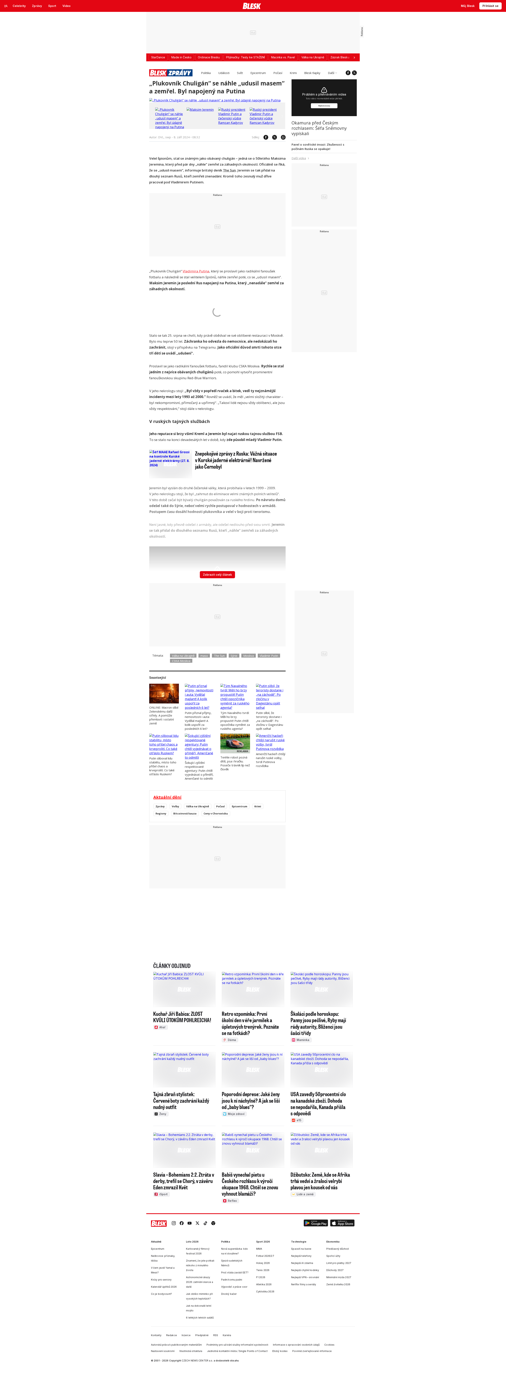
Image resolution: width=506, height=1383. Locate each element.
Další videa (299, 158)
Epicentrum (258, 73)
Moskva (248, 656)
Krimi (293, 73)
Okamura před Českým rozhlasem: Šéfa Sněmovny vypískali (319, 128)
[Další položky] (354, 57)
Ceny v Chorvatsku (216, 813)
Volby (175, 806)
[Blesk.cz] (252, 6)
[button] (316, 1223)
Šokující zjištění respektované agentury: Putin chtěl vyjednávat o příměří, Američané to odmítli (199, 770)
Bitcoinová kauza (184, 813)
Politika (206, 73)
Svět (240, 73)
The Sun (229, 170)
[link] (173, 1223)
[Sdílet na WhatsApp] (281, 137)
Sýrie (234, 656)
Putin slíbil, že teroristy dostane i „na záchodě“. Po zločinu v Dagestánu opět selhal (269, 721)
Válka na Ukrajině (183, 656)
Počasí (277, 73)
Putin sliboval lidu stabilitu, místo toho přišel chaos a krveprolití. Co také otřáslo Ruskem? (162, 766)
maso (204, 656)
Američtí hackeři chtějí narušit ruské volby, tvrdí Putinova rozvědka (270, 760)
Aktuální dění (167, 797)
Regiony (161, 813)
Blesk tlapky (312, 73)
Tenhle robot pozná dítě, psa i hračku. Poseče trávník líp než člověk (235, 763)
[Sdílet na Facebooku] (264, 137)
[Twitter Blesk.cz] (354, 72)
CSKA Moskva (181, 661)
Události (223, 73)
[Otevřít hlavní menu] (5, 5)
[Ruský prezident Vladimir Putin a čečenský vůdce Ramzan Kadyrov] (233, 122)
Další (331, 73)
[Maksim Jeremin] (200, 109)
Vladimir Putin (269, 656)
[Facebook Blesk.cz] (348, 72)
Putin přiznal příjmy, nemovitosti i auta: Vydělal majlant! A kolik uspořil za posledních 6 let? (198, 721)
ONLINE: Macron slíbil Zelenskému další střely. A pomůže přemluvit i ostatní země (163, 715)
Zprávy (160, 806)
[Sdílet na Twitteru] (272, 137)
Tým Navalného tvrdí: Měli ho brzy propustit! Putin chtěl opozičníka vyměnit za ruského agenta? (235, 721)
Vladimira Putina (196, 271)
